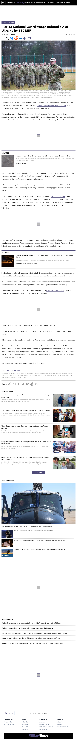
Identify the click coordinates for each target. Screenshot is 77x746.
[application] (39, 503)
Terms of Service (9, 724)
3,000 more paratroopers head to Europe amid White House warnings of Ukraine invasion (44, 256)
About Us (60, 722)
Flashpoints (50, 2)
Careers (59, 724)
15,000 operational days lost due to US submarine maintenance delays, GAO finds (31, 638)
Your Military (8, 22)
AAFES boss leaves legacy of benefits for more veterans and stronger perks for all (26, 396)
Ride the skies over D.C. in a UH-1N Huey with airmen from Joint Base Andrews (27, 526)
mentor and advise (58, 196)
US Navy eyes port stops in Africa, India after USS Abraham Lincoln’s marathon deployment (34, 633)
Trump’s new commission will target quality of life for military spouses (26, 410)
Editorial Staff (43, 729)
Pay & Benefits (40, 2)
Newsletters (25, 724)
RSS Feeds (25, 727)
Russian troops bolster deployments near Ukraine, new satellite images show (42, 156)
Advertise (42, 722)
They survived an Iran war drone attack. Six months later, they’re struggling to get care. (32, 643)
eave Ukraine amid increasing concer (51, 105)
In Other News (7, 391)
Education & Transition (63, 2)
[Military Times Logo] (23, 3)
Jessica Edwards (21, 163)
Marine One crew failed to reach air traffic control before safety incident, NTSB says (31, 623)
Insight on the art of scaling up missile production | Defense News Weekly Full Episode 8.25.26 (39, 549)
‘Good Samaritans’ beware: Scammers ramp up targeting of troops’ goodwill (25, 427)
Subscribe (25, 722)
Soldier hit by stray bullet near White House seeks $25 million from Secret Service (25, 458)
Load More (38, 472)
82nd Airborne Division (55, 290)
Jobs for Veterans (62, 727)
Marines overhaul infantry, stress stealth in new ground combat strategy (27, 628)
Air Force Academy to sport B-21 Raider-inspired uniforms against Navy (33, 531)
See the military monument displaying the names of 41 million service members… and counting (39, 540)
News (33, 2)
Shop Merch (25, 729)
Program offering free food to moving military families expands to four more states (26, 442)
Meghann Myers (21, 263)
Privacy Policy (8, 722)
